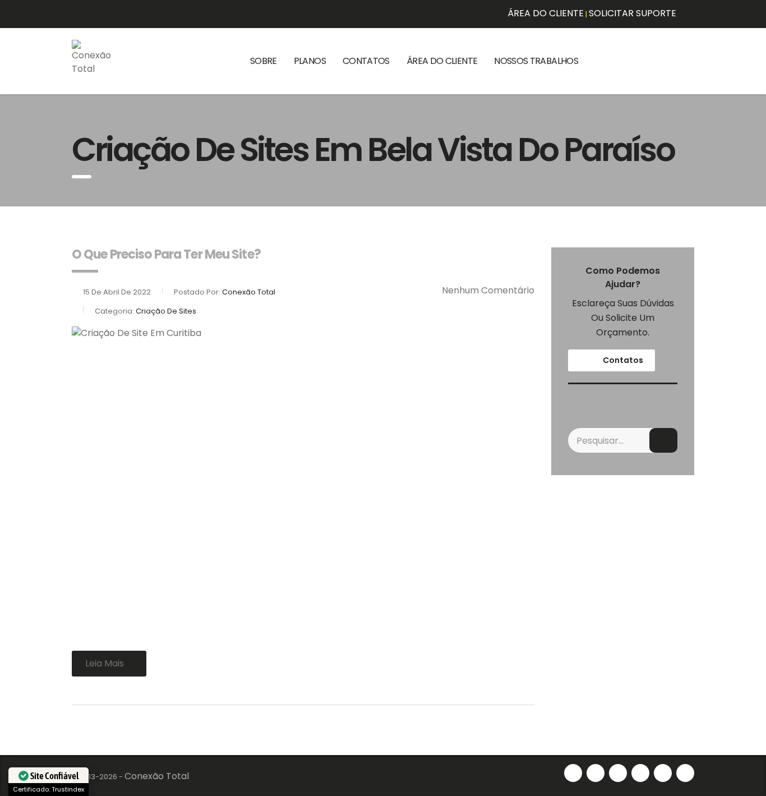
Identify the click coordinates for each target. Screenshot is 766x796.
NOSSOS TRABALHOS (536, 60)
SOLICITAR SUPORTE (632, 13)
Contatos (622, 360)
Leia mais (104, 663)
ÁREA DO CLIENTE (545, 13)
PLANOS (310, 60)
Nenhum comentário (488, 290)
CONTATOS (366, 60)
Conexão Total (156, 776)
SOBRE (263, 60)
